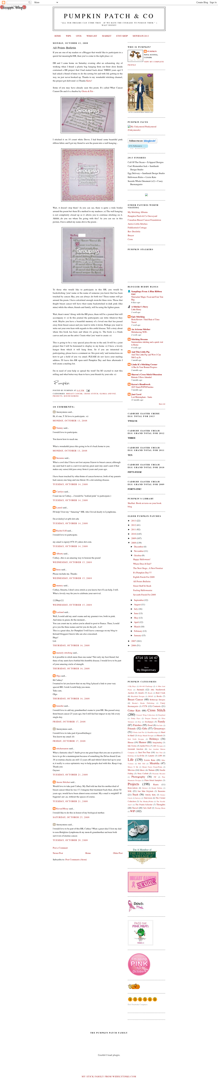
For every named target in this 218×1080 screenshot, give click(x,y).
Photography (138, 776)
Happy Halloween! (141, 559)
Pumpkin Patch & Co (109, 15)
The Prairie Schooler (143, 804)
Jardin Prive (145, 746)
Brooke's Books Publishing (143, 703)
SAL (130, 791)
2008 (134, 542)
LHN (160, 755)
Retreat (145, 788)
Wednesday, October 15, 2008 (72, 562)
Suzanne (60, 457)
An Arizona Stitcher (140, 329)
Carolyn (60, 491)
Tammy (59, 427)
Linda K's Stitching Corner (144, 364)
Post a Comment (60, 847)
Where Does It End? (142, 563)
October (138, 555)
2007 (134, 640)
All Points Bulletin (64, 48)
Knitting (131, 756)
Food (150, 725)
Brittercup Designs (157, 699)
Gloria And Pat (108, 393)
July (136, 608)
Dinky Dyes (136, 718)
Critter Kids (134, 710)
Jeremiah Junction (135, 749)
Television (148, 798)
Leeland (60, 612)
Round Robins (71, 396)
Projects (58, 396)
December (139, 546)
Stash (135, 794)
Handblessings (152, 732)
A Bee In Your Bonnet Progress (144, 367)
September (139, 600)
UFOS (78, 35)
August (137, 604)
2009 (134, 538)
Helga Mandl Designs (146, 735)
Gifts (144, 728)
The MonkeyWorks (146, 801)
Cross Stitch (91, 393)
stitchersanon (62, 748)
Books (159, 696)
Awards (141, 693)
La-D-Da (140, 755)
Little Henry (136, 309)
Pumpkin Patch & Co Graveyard (142, 215)
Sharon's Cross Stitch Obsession (146, 374)
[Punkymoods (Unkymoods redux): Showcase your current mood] (146, 129)
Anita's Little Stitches (137, 223)
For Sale (160, 725)
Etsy (139, 722)
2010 (134, 533)
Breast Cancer (74, 393)
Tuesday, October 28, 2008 (70, 840)
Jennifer (60, 705)
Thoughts (160, 804)
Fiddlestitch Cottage (137, 227)
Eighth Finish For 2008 (144, 576)
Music (142, 770)
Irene (58, 569)
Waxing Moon (160, 808)
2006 (134, 645)
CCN (144, 706)
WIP (132, 811)
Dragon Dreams (151, 718)
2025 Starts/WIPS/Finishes (142, 387)
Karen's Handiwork (140, 384)
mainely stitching (64, 652)
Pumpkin (152, 51)
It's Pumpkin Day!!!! (142, 572)
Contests (157, 706)
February (138, 630)
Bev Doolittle (134, 231)
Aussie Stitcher (63, 782)
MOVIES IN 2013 (141, 35)
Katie (88, 80)
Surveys (138, 798)
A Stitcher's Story (139, 306)
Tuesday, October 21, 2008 (70, 774)
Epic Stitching (138, 316)
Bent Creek (160, 693)
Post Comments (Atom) (76, 859)
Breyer (131, 235)
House (131, 742)
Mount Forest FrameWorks (152, 767)
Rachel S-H (61, 530)
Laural (59, 507)
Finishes (137, 725)
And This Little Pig (140, 351)
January (138, 635)
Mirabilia (154, 763)
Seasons (161, 791)
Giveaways (159, 728)
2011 (134, 529)
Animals (140, 689)
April (136, 622)
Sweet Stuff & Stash (142, 585)
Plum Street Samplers (153, 780)
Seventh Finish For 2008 (144, 594)
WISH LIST (92, 35)
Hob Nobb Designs (136, 739)
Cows (130, 239)
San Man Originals (146, 791)
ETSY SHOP (122, 35)
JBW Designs (158, 746)
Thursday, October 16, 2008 (71, 645)
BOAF (150, 696)
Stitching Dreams (139, 339)
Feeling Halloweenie (142, 590)
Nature (152, 770)
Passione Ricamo (158, 773)
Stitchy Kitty (150, 794)
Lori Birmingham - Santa (141, 397)
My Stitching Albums (138, 212)
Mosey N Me (133, 767)
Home (88, 853)
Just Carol (136, 394)
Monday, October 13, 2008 (70, 420)
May (136, 617)
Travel (135, 807)
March (137, 626)
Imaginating (157, 742)
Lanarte (151, 755)
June (136, 613)
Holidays (154, 738)
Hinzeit (159, 735)
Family (161, 721)
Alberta (59, 553)
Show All (162, 404)
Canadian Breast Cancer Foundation (144, 219)
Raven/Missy (62, 808)
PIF (155, 777)
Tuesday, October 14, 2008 (70, 484)
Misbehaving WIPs (139, 332)
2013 (134, 520)
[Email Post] (87, 390)
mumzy (59, 585)
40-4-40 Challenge (146, 686)
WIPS (68, 35)
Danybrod (161, 715)
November (139, 550)
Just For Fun (144, 752)
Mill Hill (141, 763)
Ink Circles (132, 746)
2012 (134, 525)
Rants (156, 784)
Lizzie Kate (149, 759)
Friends (132, 728)
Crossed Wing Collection (145, 715)
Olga (58, 675)
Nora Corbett (142, 773)
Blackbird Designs (138, 696)
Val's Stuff (147, 808)
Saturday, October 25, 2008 (71, 817)
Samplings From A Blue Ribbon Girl (146, 293)
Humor (142, 742)
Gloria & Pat (87, 91)
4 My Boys (132, 686)
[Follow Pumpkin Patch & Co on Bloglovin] (142, 142)
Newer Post (58, 853)
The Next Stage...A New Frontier (148, 568)
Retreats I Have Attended (141, 377)
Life (131, 759)
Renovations (133, 788)
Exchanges (149, 721)
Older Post (118, 853)
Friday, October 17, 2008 (69, 721)
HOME (57, 35)
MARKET (106, 35)
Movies (131, 770)
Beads (150, 693)
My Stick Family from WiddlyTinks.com (109, 1076)
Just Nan (159, 752)
